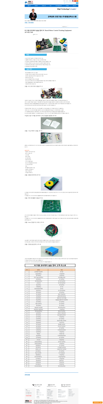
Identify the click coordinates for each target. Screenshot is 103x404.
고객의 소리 (44, 5)
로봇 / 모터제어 (43, 20)
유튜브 (48, 398)
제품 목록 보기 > (64, 26)
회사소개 (74, 5)
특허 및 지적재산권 (72, 393)
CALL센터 (38, 397)
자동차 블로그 (49, 394)
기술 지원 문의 (67, 384)
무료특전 (36, 5)
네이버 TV (51, 398)
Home (26, 20)
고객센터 (67, 5)
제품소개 (29, 5)
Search (77, 3)
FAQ (50, 5)
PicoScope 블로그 (50, 395)
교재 (37, 393)
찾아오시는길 (71, 395)
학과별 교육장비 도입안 (40, 394)
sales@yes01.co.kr (65, 386)
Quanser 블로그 (49, 393)
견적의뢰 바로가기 (97, 402)
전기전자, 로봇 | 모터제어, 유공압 (36, 20)
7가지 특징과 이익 (58, 5)
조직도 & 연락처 (71, 394)
